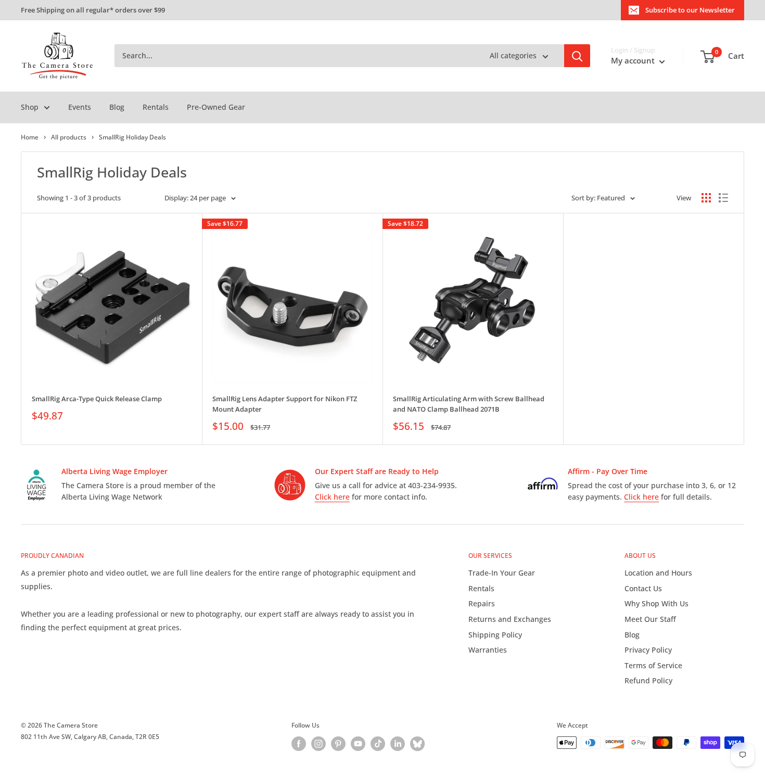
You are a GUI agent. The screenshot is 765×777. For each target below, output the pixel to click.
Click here (332, 497)
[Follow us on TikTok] (378, 743)
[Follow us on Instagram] (318, 743)
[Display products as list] (723, 197)
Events (79, 107)
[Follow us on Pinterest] (338, 743)
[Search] (577, 56)
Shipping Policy (495, 635)
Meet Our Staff (650, 619)
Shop (30, 107)
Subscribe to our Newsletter (690, 10)
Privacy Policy (648, 650)
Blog (116, 107)
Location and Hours (658, 573)
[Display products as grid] (706, 197)
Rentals (156, 107)
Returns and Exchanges (509, 619)
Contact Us (643, 588)
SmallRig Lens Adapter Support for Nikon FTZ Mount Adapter (284, 404)
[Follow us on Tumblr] (417, 743)
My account (634, 61)
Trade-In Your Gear (501, 573)
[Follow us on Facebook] (298, 743)
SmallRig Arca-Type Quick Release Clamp (97, 398)
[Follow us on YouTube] (358, 743)
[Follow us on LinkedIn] (397, 743)
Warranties (487, 650)
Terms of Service (653, 665)
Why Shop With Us (656, 603)
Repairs (481, 603)
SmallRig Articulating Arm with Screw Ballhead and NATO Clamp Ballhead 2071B (468, 404)
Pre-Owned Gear (216, 107)
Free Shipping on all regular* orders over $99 (93, 10)
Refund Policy (648, 680)
